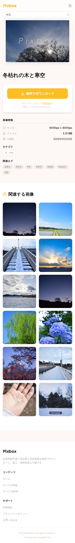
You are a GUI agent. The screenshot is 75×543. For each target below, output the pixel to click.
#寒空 (39, 166)
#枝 (6, 172)
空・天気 (9, 152)
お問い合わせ (10, 519)
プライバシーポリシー (15, 513)
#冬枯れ (62, 166)
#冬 (29, 166)
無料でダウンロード (40, 93)
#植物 (50, 166)
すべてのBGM (10, 491)
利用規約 (47, 103)
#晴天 (7, 166)
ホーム (6, 478)
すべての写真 (10, 485)
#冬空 (19, 166)
